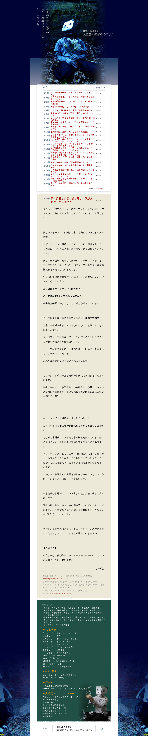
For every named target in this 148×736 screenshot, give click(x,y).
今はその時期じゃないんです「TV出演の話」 (71, 107)
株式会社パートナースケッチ (61, 593)
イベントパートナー (98, 188)
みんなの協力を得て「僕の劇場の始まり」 (70, 162)
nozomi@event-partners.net (54, 579)
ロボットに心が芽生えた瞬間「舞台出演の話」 (72, 110)
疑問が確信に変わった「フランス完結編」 (70, 132)
